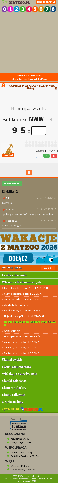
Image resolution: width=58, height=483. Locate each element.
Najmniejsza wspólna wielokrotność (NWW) (30, 321)
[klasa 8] (53, 9)
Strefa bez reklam (29, 77)
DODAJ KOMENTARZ (12, 183)
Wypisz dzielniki (12, 330)
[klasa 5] (35, 9)
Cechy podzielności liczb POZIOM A (22, 293)
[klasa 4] (29, 9)
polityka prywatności (21, 442)
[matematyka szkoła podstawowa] (16, 2)
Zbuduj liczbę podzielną (16, 304)
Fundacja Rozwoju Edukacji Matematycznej (35, 479)
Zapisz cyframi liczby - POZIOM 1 (21, 341)
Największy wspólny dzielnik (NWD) (23, 316)
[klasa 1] (11, 9)
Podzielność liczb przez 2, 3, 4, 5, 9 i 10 (25, 288)
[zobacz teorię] (56, 88)
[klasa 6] (41, 9)
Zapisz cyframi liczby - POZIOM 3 (21, 353)
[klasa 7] (47, 9)
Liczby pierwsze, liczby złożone (21, 336)
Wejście (48, 268)
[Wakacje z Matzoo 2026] (29, 248)
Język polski (11, 408)
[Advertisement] (29, 43)
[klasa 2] (17, 9)
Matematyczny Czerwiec (23, 469)
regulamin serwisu (20, 438)
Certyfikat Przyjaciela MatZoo (25, 456)
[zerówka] (5, 9)
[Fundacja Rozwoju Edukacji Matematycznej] (15, 423)
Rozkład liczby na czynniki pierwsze (22, 310)
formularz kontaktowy (21, 452)
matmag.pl (40, 476)
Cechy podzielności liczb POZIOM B (23, 299)
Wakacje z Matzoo (20, 465)
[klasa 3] (23, 9)
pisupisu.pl (29, 476)
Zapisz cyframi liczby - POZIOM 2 (21, 347)
